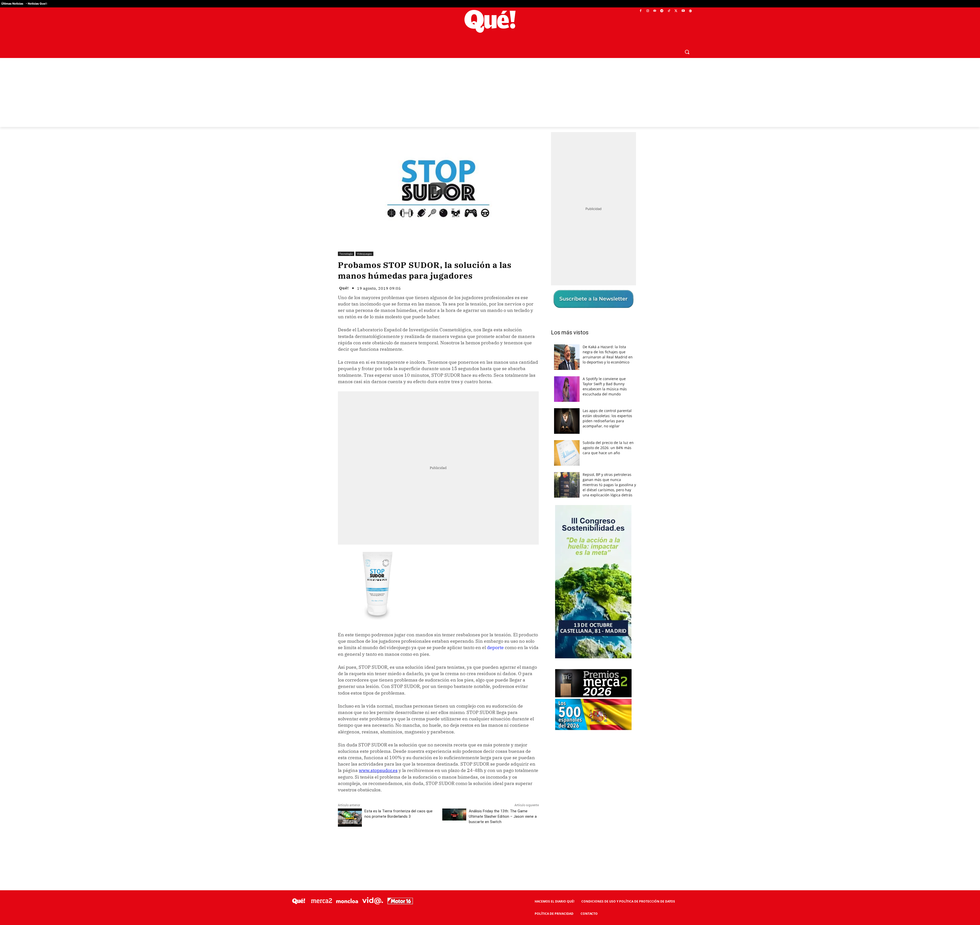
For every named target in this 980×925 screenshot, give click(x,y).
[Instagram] (648, 11)
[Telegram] (662, 11)
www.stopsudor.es (378, 770)
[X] (676, 11)
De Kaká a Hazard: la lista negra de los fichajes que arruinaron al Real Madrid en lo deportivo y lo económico (608, 354)
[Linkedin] (438, 845)
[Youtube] (683, 11)
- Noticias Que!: (36, 3)
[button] (687, 52)
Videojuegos (364, 253)
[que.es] (490, 21)
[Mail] (655, 11)
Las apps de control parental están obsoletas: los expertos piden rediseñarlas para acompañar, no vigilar (607, 418)
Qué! (344, 288)
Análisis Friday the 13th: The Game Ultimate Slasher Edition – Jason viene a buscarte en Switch (503, 816)
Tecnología (346, 253)
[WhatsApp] (415, 845)
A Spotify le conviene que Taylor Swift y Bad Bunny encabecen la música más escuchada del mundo (605, 386)
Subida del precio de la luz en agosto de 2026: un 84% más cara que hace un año (608, 447)
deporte (495, 647)
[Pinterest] (403, 845)
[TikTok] (669, 11)
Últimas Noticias (12, 3)
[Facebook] (641, 11)
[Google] (690, 11)
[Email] (450, 845)
